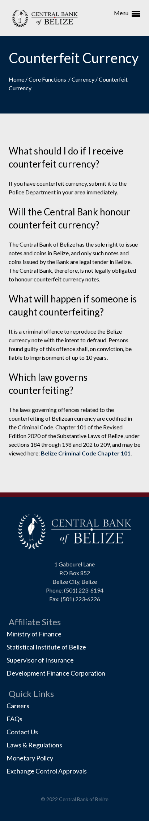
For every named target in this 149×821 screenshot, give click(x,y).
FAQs (14, 719)
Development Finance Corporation (56, 673)
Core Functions (48, 79)
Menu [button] (121, 12)
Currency (83, 79)
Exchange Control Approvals (47, 771)
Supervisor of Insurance (40, 660)
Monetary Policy (30, 758)
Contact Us (22, 732)
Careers (18, 706)
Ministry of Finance (34, 634)
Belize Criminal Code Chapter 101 (86, 453)
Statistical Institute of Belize (46, 647)
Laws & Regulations (34, 745)
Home (17, 79)
